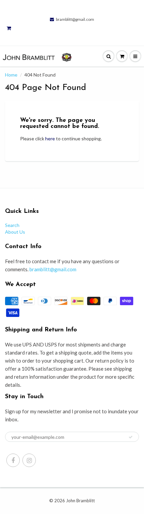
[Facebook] (13, 460)
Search (12, 225)
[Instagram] (29, 460)
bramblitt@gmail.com (75, 19)
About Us (15, 232)
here (50, 138)
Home (11, 75)
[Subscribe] (130, 437)
